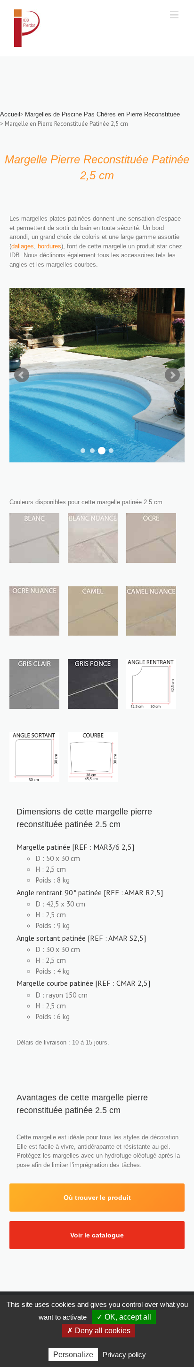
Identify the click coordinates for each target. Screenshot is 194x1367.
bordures (49, 246)
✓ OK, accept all (124, 1317)
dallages (22, 246)
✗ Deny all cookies (98, 1331)
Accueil (10, 114)
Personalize (73, 1355)
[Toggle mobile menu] (175, 14)
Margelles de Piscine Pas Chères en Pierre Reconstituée (102, 114)
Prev (21, 375)
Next (172, 375)
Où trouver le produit (97, 1197)
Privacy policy (124, 1355)
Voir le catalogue (97, 1235)
